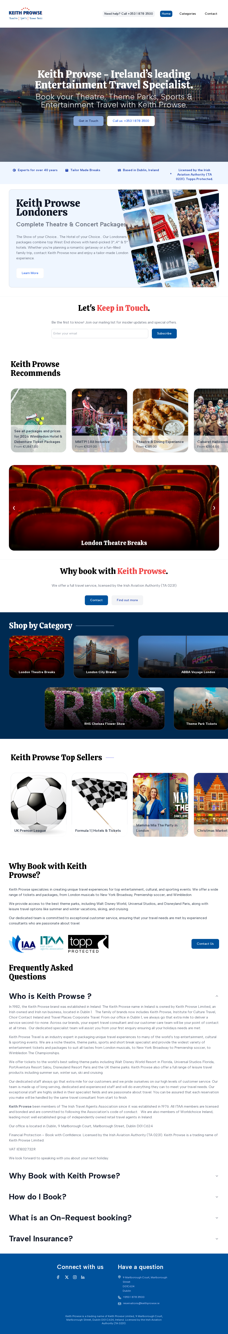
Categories (187, 14)
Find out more (127, 600)
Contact (211, 14)
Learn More (30, 273)
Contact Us (205, 944)
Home (166, 14)
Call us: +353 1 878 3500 (131, 121)
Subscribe (164, 333)
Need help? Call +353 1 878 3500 (128, 14)
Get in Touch (88, 121)
